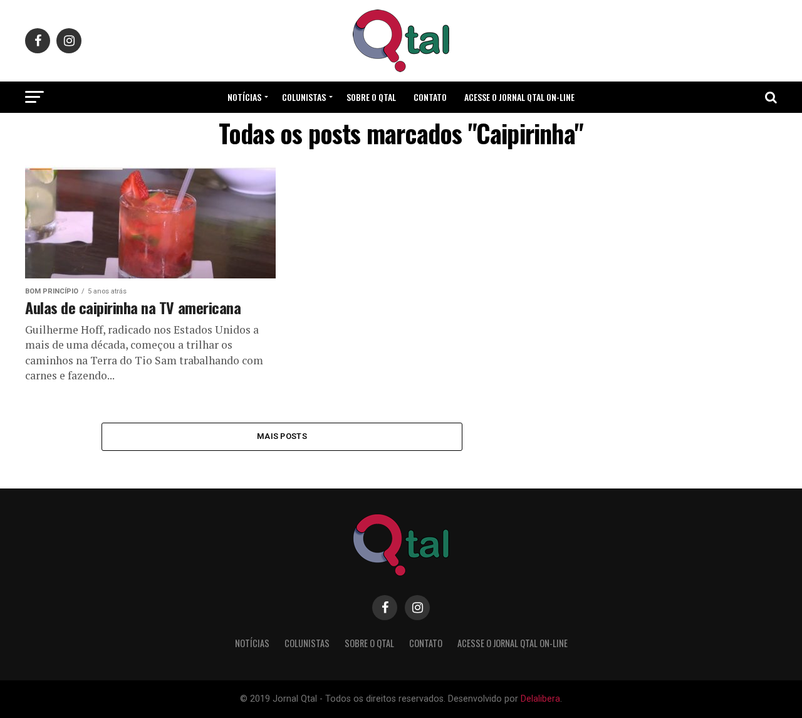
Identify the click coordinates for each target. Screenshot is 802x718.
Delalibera (540, 699)
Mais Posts (282, 436)
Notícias (244, 96)
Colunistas (304, 96)
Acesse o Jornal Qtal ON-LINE (519, 96)
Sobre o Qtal (371, 96)
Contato (430, 96)
